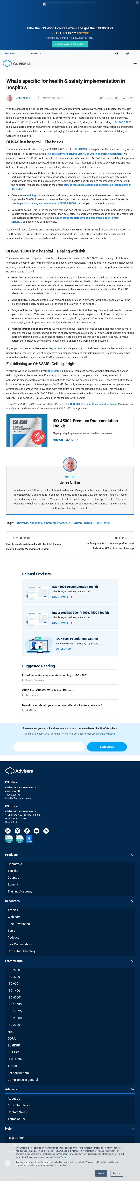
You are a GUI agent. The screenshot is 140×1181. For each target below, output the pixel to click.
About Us (14, 1098)
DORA (12, 1038)
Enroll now (63, 648)
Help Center (16, 1138)
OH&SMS (80, 149)
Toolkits (13, 871)
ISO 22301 (15, 1025)
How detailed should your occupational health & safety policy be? (62, 705)
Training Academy (20, 891)
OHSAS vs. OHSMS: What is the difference (48, 690)
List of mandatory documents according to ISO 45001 (55, 675)
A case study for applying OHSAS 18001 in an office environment (85, 153)
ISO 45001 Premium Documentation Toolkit (92, 404)
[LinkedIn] (8, 831)
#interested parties (55, 523)
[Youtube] (36, 831)
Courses (13, 877)
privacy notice (107, 733)
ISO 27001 (15, 970)
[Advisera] (13, 64)
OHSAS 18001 (123, 122)
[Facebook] (27, 831)
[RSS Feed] (46, 831)
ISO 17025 (15, 1011)
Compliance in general (23, 1079)
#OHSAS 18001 (93, 523)
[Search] (117, 53)
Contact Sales (17, 1112)
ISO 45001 (15, 997)
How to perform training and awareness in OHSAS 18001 (43, 203)
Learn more (60, 596)
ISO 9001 (14, 983)
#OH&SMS (75, 523)
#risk (107, 523)
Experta (13, 884)
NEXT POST (122, 538)
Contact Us (35, 53)
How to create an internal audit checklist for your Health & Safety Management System (34, 547)
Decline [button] (116, 1173)
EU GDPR (14, 1045)
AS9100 (13, 1066)
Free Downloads (19, 924)
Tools (11, 930)
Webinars (14, 917)
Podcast (13, 937)
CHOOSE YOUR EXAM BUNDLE (70, 44)
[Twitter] (17, 831)
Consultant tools (19, 1105)
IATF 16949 (15, 1059)
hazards (58, 348)
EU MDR (13, 1052)
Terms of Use (17, 1119)
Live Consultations (20, 944)
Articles (13, 910)
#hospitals (36, 523)
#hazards (22, 523)
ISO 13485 (15, 1004)
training (31, 195)
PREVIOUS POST (20, 538)
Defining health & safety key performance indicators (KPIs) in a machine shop (110, 546)
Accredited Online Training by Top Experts (77, 643)
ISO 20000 (15, 1018)
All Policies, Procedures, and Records (71, 591)
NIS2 (11, 1032)
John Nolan (23, 98)
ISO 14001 (15, 990)
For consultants (18, 1073)
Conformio (15, 864)
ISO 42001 (15, 977)
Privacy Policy (59, 1156)
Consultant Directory (22, 951)
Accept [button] (101, 1173)
